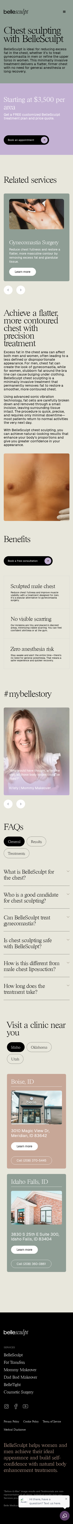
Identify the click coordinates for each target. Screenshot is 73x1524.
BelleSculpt (13, 1354)
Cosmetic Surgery (19, 1392)
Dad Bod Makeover (20, 1377)
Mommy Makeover (20, 1369)
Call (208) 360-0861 (31, 1264)
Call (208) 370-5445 (31, 1160)
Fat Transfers (14, 1362)
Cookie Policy (31, 1421)
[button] (64, 12)
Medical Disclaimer (15, 1429)
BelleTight (12, 1384)
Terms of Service (52, 1421)
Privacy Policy (11, 1421)
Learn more (22, 271)
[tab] (14, 841)
